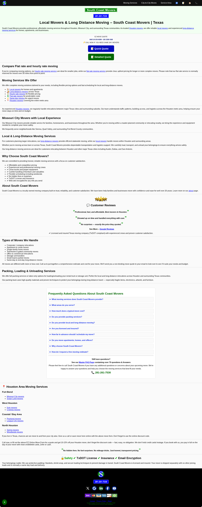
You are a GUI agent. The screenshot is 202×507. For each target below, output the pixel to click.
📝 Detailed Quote (101, 57)
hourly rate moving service (46, 71)
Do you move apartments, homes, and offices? (72, 340)
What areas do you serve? (63, 305)
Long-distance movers (19, 92)
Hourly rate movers (17, 94)
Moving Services (130, 3)
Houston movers (136, 28)
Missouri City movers (15, 397)
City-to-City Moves (149, 3)
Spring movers (13, 430)
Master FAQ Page (86, 362)
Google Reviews (107, 229)
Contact (92, 501)
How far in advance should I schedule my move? (73, 334)
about (191, 191)
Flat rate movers (16, 96)
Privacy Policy (101, 501)
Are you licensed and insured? (65, 329)
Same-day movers (17, 98)
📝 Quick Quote (101, 48)
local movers (162, 28)
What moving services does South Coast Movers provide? (77, 299)
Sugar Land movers (15, 399)
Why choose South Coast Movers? (67, 346)
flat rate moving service (96, 71)
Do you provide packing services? (67, 317)
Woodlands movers (15, 432)
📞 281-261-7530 (101, 372)
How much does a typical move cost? (68, 311)
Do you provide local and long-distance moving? (73, 323)
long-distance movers (49, 141)
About (110, 501)
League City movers (15, 421)
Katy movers (12, 408)
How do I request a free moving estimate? (70, 352)
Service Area (166, 3)
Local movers (15, 89)
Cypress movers (13, 410)
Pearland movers (14, 419)
